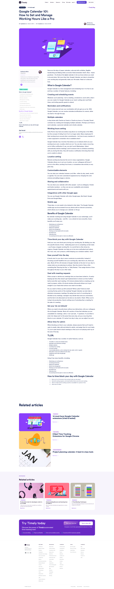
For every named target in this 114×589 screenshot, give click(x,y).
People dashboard (42, 562)
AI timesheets (41, 570)
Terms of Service (86, 586)
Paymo (61, 552)
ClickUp (61, 557)
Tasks (40, 571)
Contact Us (83, 555)
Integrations (51, 562)
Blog (50, 568)
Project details (41, 568)
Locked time (41, 557)
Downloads (82, 550)
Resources (58, 2)
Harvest (61, 566)
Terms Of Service (73, 552)
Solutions (52, 2)
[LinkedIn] (26, 553)
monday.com (62, 555)
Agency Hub (51, 552)
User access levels (42, 555)
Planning (40, 550)
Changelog (51, 571)
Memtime (61, 553)
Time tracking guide (52, 564)
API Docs (50, 573)
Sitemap (50, 575)
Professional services (52, 555)
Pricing (63, 2)
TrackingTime (62, 548)
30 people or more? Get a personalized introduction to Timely (78, 526)
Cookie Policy (72, 550)
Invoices (40, 564)
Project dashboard (42, 579)
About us (82, 552)
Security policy (72, 546)
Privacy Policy (73, 586)
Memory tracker (41, 548)
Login (73, 2)
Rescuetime (62, 559)
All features (41, 546)
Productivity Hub (52, 557)
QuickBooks (62, 550)
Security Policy (79, 586)
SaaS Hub (51, 553)
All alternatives (62, 546)
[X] (28, 553)
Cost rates (40, 566)
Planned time (41, 573)
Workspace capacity (42, 575)
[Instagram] (30, 553)
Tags (39, 577)
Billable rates (41, 581)
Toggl (61, 562)
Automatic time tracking (43, 553)
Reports (40, 559)
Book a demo (91, 2)
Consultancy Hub (52, 550)
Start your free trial (81, 2)
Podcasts (50, 570)
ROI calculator (51, 566)
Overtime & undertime (42, 561)
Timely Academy (52, 548)
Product (46, 2)
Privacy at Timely (73, 548)
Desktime (61, 568)
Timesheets (41, 552)
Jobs (81, 557)
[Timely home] (23, 2)
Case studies (51, 559)
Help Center (51, 546)
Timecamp (61, 564)
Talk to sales (68, 2)
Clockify (61, 561)
